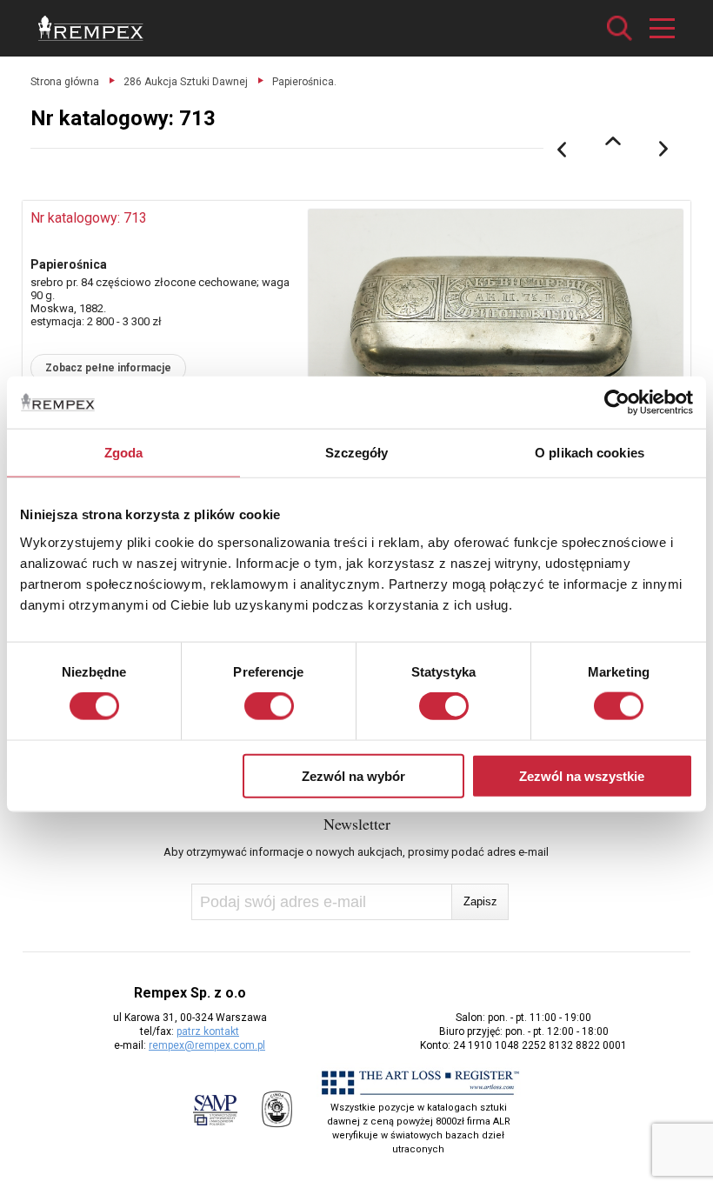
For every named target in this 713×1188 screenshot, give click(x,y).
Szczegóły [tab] (357, 452)
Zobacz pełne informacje (108, 368)
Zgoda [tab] (123, 452)
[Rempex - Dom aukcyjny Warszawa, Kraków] (90, 28)
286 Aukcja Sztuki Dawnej (185, 82)
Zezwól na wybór (353, 775)
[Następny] (664, 149)
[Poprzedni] (561, 149)
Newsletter (356, 823)
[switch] (269, 706)
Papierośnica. (304, 82)
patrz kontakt (208, 1031)
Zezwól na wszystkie (581, 775)
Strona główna (64, 82)
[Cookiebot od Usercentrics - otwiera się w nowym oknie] (617, 403)
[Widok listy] (613, 141)
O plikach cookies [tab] (589, 452)
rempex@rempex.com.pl (207, 1045)
